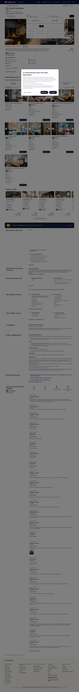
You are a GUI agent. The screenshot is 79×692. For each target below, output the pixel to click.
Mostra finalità (27, 92)
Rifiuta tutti (44, 92)
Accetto (53, 92)
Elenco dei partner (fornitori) (28, 88)
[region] (40, 82)
